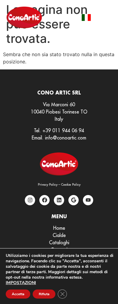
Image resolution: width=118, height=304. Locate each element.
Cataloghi (59, 242)
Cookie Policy (70, 184)
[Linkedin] (59, 200)
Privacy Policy (47, 184)
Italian (86, 17)
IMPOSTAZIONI (21, 283)
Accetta (18, 294)
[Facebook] (44, 200)
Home (59, 228)
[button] (105, 17)
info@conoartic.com (65, 138)
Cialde (59, 235)
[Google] (73, 200)
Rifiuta (44, 294)
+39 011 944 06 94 (63, 130)
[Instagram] (30, 200)
